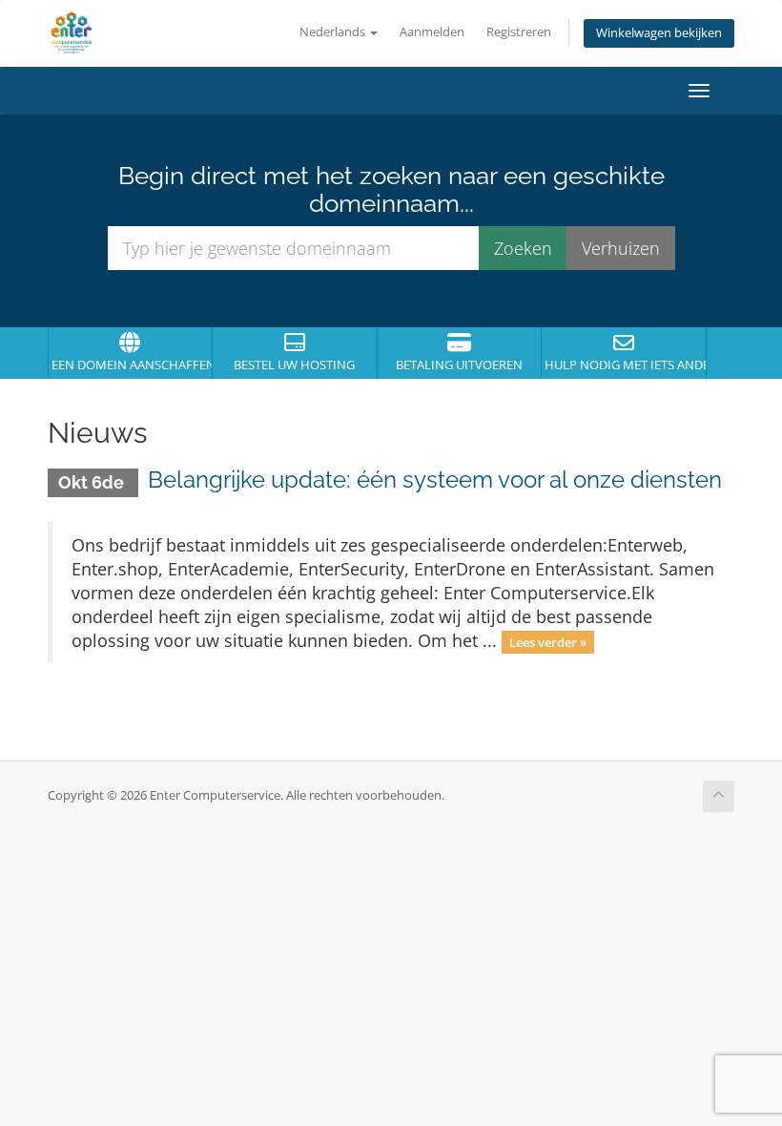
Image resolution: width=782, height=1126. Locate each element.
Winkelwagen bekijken (659, 33)
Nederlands (333, 32)
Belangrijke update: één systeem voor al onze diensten (435, 479)
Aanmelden (432, 32)
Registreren (518, 32)
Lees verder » (547, 642)
